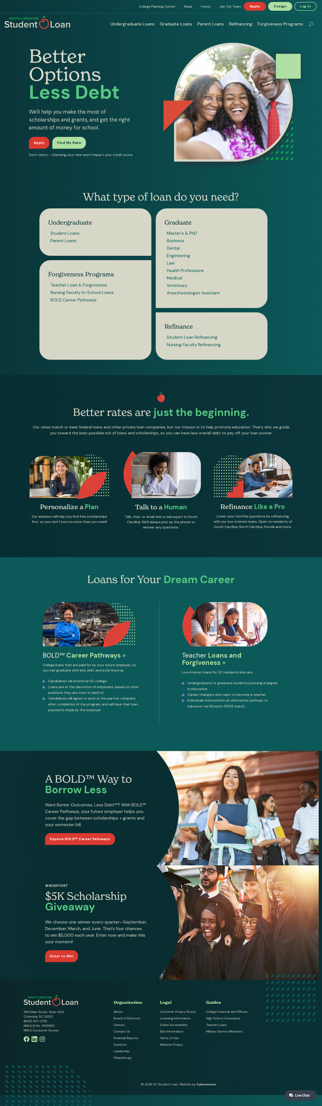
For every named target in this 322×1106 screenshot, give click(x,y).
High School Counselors (223, 1018)
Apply (254, 6)
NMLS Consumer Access (41, 1030)
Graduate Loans (176, 24)
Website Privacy (171, 1045)
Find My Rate (69, 142)
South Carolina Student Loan (37, 22)
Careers (119, 1025)
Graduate (178, 222)
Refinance (179, 326)
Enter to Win (61, 956)
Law (171, 263)
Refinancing (240, 24)
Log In (305, 6)
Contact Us (122, 1031)
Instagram (42, 1039)
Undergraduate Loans (132, 24)
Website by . (198, 1084)
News (188, 6)
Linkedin (34, 1039)
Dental (173, 248)
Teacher (211, 659)
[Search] (311, 24)
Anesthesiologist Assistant (193, 292)
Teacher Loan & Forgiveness (78, 285)
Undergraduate (70, 222)
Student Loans (65, 233)
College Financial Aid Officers (227, 1012)
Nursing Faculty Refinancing (194, 344)
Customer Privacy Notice (178, 1012)
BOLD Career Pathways (73, 299)
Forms (206, 6)
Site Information (171, 1031)
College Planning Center (157, 6)
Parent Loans (210, 24)
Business (175, 240)
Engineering (178, 255)
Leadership (121, 1051)
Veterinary (177, 285)
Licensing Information (175, 1018)
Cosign (280, 6)
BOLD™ (84, 655)
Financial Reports (126, 1038)
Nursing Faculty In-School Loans (82, 292)
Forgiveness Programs (280, 24)
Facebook (26, 1039)
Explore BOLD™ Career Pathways (80, 839)
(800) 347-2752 (35, 1021)
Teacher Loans (216, 1025)
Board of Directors (127, 1018)
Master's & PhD (182, 233)
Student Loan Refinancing (192, 337)
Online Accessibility (174, 1025)
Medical (174, 278)
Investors (120, 1045)
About (118, 1012)
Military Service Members (224, 1031)
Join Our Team (230, 6)
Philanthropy (123, 1058)
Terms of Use (169, 1038)
